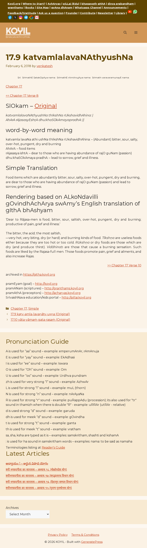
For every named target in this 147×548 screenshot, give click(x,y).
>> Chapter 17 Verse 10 (124, 265)
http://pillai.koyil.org (76, 297)
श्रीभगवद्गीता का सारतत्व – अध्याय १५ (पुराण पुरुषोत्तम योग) (39, 488)
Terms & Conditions (85, 535)
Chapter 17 (14, 86)
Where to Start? (34, 3)
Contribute (88, 13)
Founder (72, 13)
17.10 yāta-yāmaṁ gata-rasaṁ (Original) (40, 319)
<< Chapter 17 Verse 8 (22, 95)
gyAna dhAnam (61, 7)
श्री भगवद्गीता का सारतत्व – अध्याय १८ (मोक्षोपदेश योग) (36, 469)
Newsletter (105, 13)
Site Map (43, 7)
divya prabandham (121, 3)
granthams (15, 7)
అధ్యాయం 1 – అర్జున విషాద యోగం (27, 463)
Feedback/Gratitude (22, 13)
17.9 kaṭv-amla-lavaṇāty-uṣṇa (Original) (40, 314)
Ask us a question (51, 13)
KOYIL (18, 30)
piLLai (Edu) (71, 3)
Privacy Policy (58, 535)
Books (29, 7)
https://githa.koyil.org (39, 274)
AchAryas (54, 3)
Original (45, 105)
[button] (125, 32)
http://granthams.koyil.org (64, 288)
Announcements (115, 7)
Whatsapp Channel (88, 7)
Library (120, 13)
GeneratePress (92, 542)
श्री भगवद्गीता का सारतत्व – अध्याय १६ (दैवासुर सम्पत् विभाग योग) (42, 482)
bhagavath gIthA (93, 3)
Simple (33, 308)
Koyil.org (14, 3)
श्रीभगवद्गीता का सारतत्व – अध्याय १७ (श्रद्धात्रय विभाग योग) (40, 475)
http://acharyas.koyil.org (62, 293)
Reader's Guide (53, 447)
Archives (12, 508)
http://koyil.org (46, 284)
